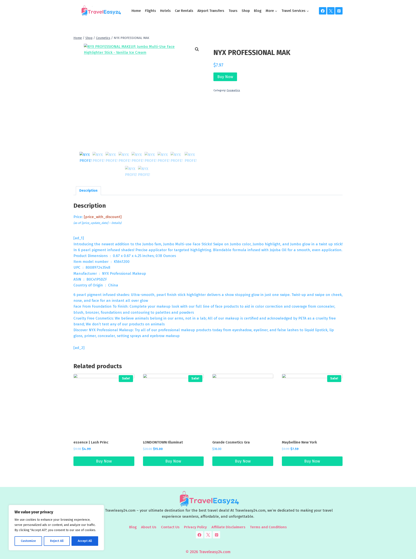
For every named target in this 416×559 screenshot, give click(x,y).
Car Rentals (184, 11)
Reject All (56, 541)
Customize (28, 541)
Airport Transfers (210, 11)
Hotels (165, 11)
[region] (56, 527)
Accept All (85, 541)
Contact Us (170, 527)
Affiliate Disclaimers (228, 527)
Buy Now (225, 76)
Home (136, 11)
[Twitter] (331, 10)
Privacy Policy (195, 527)
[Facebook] (322, 10)
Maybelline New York (299, 442)
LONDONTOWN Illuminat (163, 442)
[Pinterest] (339, 10)
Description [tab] (88, 191)
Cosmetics (233, 90)
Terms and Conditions (268, 527)
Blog (258, 11)
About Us (148, 527)
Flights (150, 11)
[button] (197, 49)
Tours (233, 11)
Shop (246, 11)
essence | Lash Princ (90, 442)
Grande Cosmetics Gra (231, 442)
